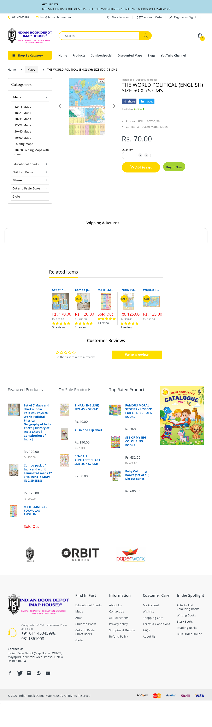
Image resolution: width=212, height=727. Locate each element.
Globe (16, 196)
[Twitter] (19, 673)
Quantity (127, 150)
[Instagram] (29, 673)
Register (179, 17)
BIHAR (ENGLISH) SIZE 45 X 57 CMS (87, 407)
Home (12, 69)
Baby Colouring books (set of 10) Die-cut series (137, 475)
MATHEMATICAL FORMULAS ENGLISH (106, 290)
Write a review (137, 354)
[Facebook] (10, 673)
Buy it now (174, 167)
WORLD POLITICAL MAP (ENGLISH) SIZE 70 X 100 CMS (151, 290)
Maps (31, 69)
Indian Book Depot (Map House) (140, 79)
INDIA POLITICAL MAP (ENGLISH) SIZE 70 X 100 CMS (128, 290)
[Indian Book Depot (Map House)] (30, 35)
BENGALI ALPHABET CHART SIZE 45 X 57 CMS (87, 459)
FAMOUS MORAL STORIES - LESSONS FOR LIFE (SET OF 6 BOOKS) (139, 411)
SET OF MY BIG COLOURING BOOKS (135, 441)
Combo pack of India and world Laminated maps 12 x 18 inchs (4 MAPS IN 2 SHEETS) (83, 290)
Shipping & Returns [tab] (102, 222)
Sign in (193, 17)
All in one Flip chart (88, 430)
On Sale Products (74, 389)
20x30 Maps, (150, 127)
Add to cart (143, 167)
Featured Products (25, 389)
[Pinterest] (38, 673)
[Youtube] (48, 673)
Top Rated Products (128, 389)
